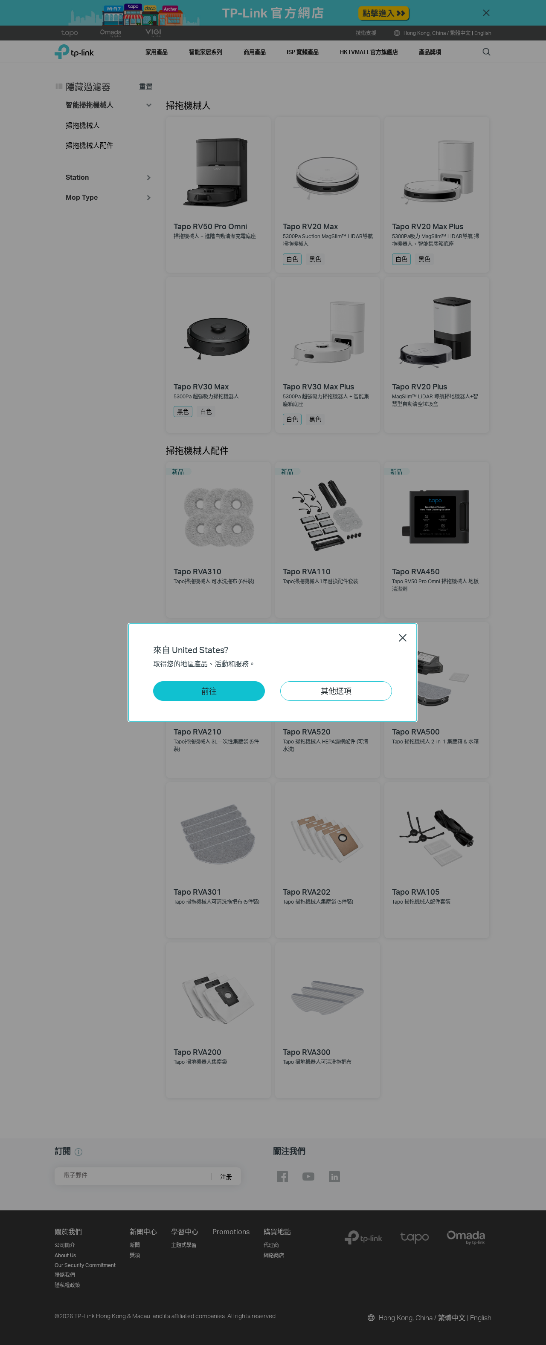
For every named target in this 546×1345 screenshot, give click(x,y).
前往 (209, 691)
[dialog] (273, 672)
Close (402, 637)
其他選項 (336, 691)
